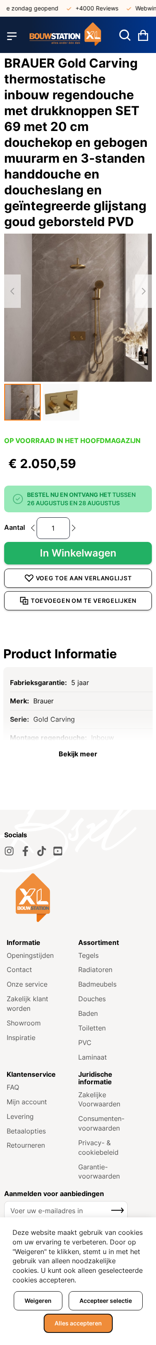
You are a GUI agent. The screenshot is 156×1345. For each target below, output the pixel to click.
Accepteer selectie (105, 1300)
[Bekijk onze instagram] (9, 851)
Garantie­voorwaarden (99, 1172)
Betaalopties (26, 1131)
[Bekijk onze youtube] (58, 851)
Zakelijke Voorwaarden (99, 1099)
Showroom (24, 1023)
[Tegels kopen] (66, 36)
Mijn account (27, 1102)
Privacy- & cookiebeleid (98, 1147)
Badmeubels (97, 984)
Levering (20, 1116)
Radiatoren (95, 969)
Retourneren (26, 1145)
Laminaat (92, 1057)
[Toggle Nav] (11, 36)
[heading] (78, 653)
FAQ (13, 1087)
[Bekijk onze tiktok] (42, 851)
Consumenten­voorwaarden (101, 1123)
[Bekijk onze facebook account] (25, 851)
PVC (85, 1042)
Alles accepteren (78, 1323)
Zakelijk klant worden (27, 1004)
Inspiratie (21, 1037)
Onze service (27, 984)
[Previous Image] (12, 291)
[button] (22, 402)
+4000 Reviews (91, 8)
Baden (88, 1013)
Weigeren (38, 1300)
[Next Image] (143, 291)
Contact (19, 969)
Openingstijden (30, 955)
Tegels (88, 955)
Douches (92, 999)
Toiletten (92, 1028)
